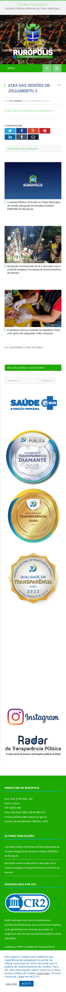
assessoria (43, 924)
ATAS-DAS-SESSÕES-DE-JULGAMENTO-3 (29, 110)
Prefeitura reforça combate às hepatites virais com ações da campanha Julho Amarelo (33, 331)
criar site (27, 920)
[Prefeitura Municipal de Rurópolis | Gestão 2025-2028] (33, 40)
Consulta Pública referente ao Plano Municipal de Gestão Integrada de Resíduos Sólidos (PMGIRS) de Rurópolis (34, 8)
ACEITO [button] (26, 983)
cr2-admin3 (15, 100)
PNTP (20, 946)
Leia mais (43, 973)
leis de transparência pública (38, 933)
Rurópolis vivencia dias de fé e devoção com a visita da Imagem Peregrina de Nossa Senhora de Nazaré (34, 269)
